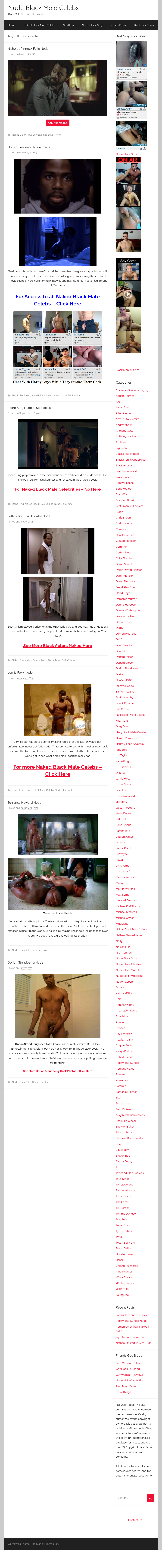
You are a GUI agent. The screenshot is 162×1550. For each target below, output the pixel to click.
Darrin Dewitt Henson (129, 569)
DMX (119, 639)
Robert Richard (125, 1057)
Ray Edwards (124, 1033)
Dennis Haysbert (126, 604)
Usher (119, 1260)
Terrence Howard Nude (24, 802)
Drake (119, 674)
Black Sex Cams (144, 25)
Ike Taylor (122, 755)
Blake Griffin (123, 477)
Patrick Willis (124, 993)
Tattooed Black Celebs (130, 1173)
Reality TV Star (40, 1082)
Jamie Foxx (18, 790)
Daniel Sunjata (124, 564)
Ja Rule (120, 772)
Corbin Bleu (123, 552)
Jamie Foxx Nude (20, 672)
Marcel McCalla (125, 871)
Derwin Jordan (125, 616)
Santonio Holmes (126, 1091)
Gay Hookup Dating (128, 1368)
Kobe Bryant (123, 825)
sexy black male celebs (130, 1115)
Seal (118, 1097)
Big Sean (121, 448)
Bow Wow (122, 494)
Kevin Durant (124, 813)
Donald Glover (125, 662)
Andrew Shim (124, 424)
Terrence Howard (41, 950)
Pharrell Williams (126, 1010)
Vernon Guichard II (127, 1265)
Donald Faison (124, 656)
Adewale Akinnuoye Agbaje (133, 390)
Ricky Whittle (124, 1051)
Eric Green (122, 709)
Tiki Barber (122, 1207)
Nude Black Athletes (128, 964)
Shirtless (68, 25)
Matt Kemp (122, 894)
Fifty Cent (122, 720)
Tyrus (119, 1236)
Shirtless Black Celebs (129, 1138)
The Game (122, 1202)
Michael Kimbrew (126, 912)
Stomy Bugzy (124, 1161)
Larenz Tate (123, 830)
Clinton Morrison (126, 540)
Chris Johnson (124, 523)
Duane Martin (124, 680)
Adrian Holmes (125, 395)
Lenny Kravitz (124, 848)
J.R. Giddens (123, 767)
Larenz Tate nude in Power (132, 1315)
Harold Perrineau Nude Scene (29, 147)
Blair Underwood (126, 471)
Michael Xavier (125, 917)
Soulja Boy (122, 1149)
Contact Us (135, 1520)
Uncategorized (125, 1254)
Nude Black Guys (92, 25)
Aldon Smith (123, 407)
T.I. (117, 1167)
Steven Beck (123, 1155)
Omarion (121, 987)
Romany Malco (125, 1068)
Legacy (120, 842)
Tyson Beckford (125, 1242)
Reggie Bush (124, 1045)
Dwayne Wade (125, 685)
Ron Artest (122, 1080)
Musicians (122, 923)
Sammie (121, 1086)
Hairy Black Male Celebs (131, 732)
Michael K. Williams (128, 906)
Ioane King (18, 503)
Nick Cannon (124, 952)
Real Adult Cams (126, 1386)
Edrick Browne (125, 703)
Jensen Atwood (125, 796)
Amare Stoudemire (127, 419)
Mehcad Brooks (125, 900)
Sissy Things (123, 1392)
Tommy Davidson (126, 1213)
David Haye (123, 593)
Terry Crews (123, 1196)
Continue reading (57, 122)
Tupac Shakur (124, 1225)
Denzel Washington (128, 610)
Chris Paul (122, 529)
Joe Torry (121, 801)
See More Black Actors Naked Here (57, 645)
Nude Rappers (125, 981)
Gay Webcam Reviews (129, 1374)
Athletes (121, 442)
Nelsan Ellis (123, 946)
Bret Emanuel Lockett (129, 506)
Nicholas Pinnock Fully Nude (28, 48)
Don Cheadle (124, 645)
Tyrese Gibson (124, 1231)
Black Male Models (127, 453)
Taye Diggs (122, 1178)
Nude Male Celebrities (130, 1380)
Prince (120, 1022)
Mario (119, 883)
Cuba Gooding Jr (126, 558)
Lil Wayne (122, 854)
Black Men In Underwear (131, 459)
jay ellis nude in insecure (131, 1337)
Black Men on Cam (127, 370)
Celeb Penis (118, 25)
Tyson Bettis (123, 1248)
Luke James (123, 865)
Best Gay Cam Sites (128, 1363)
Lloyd (119, 859)
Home (12, 25)
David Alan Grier (126, 587)
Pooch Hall (122, 1016)
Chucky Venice (125, 535)
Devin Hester (124, 622)
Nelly (119, 941)
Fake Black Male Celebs (130, 714)
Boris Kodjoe (123, 488)
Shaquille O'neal (126, 1120)
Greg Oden (123, 726)
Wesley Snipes (125, 1283)
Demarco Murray (126, 598)
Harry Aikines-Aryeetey (130, 743)
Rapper (120, 1028)
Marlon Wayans (125, 888)
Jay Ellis (121, 790)
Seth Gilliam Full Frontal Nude (29, 516)
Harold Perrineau (21, 395)
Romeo (120, 1074)
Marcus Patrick (125, 877)
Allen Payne (123, 413)
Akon (119, 401)
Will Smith (122, 1289)
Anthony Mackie (126, 436)
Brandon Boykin (125, 500)
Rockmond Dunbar (127, 1062)
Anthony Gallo (124, 430)
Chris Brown (123, 517)
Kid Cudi (121, 819)
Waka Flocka (124, 1277)
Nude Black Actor (51, 134)
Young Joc (122, 1294)
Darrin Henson (125, 575)
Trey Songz (122, 1219)
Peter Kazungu (125, 1004)
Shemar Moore (125, 1132)
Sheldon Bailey (125, 1126)
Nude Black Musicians (129, 975)
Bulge (119, 511)
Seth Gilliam (68, 660)
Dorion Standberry (127, 668)
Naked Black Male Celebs (39, 25)
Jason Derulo (124, 784)
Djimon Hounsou (126, 633)
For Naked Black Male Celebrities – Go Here (58, 489)
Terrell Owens (124, 1184)
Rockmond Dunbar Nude (131, 1320)
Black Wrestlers (125, 465)
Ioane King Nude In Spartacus (29, 408)
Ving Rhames (124, 1271)
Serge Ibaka (123, 1103)
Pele (119, 999)
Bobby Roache (125, 482)
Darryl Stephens (125, 581)
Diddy (119, 627)
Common (122, 546)
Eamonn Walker (125, 691)
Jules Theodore (125, 807)
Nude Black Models (128, 970)
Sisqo (119, 1144)
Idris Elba (121, 749)
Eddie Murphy (124, 697)
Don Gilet (121, 651)
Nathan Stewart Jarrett (130, 935)
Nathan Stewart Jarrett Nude (133, 1343)
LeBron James (125, 836)
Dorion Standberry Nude (25, 962)
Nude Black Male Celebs (43, 8)
